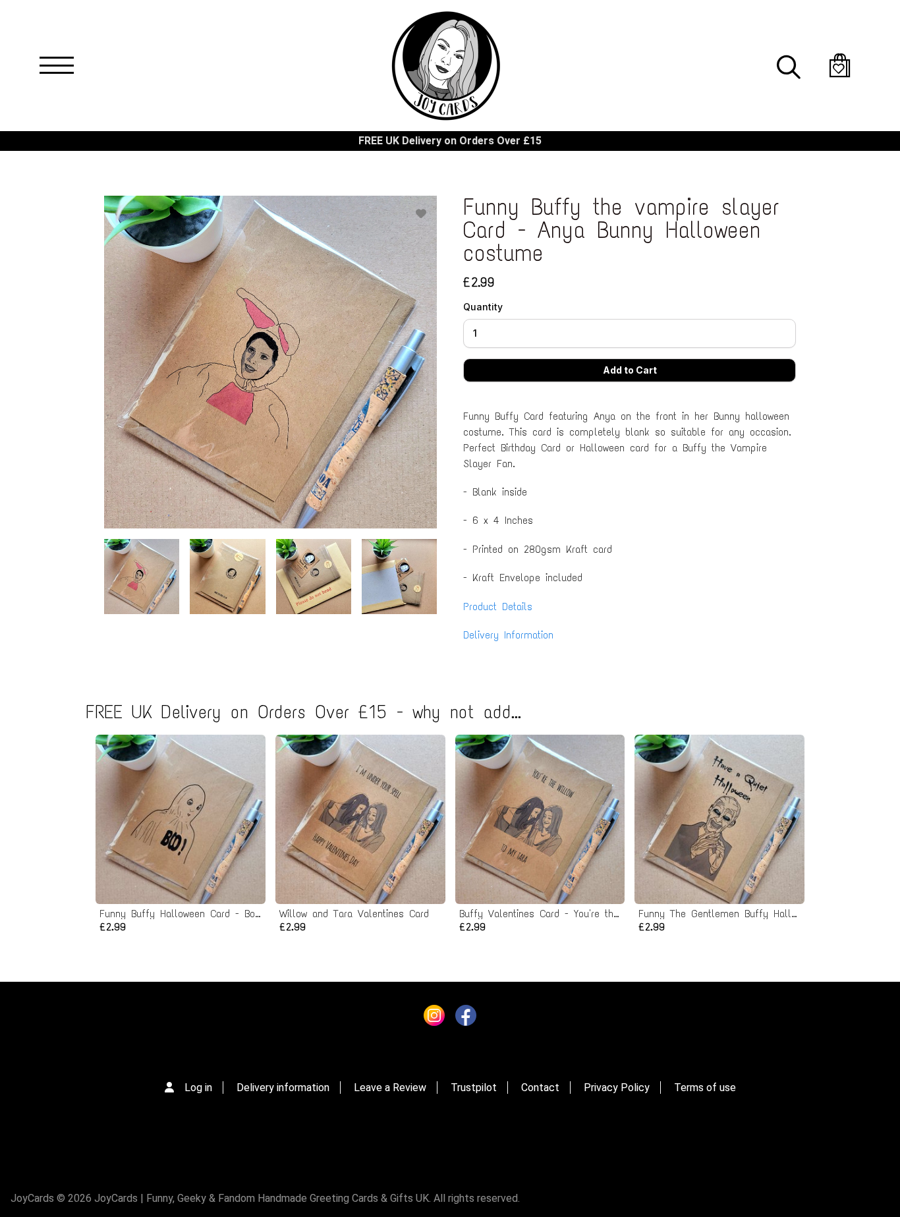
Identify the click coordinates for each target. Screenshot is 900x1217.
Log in (198, 1087)
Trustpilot (474, 1087)
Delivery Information (508, 635)
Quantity (483, 306)
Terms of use (705, 1087)
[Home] (445, 65)
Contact (540, 1087)
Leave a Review (390, 1087)
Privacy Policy (617, 1087)
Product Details (497, 606)
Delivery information (283, 1087)
